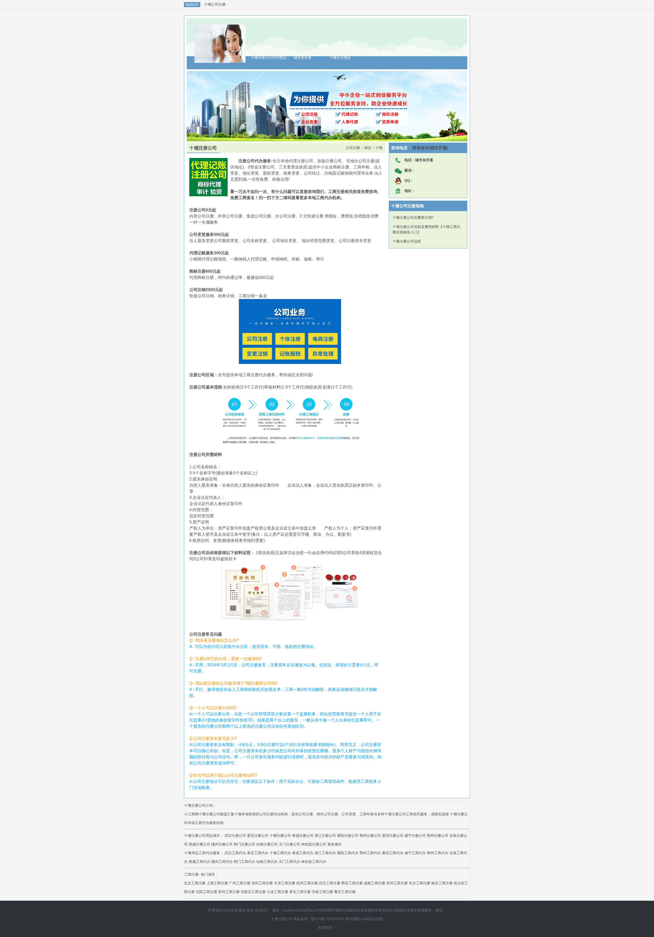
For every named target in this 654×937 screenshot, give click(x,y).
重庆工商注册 (345, 892)
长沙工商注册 (419, 883)
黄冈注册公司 (392, 835)
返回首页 (192, 4)
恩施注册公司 (199, 844)
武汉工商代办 (236, 853)
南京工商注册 (442, 883)
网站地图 (352, 919)
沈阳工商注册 (206, 892)
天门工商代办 (290, 862)
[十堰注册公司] (220, 60)
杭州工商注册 (307, 883)
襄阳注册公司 (347, 835)
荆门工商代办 (245, 862)
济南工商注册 (322, 892)
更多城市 (334, 844)
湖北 (367, 148)
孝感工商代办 (303, 853)
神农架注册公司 (313, 844)
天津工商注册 (284, 883)
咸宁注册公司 (415, 835)
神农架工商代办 (313, 862)
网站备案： (302, 919)
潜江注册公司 (325, 835)
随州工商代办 (222, 862)
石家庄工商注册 (253, 892)
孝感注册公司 (302, 835)
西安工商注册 (352, 883)
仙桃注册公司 (267, 844)
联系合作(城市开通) (427, 148)
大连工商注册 (277, 892)
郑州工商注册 (397, 883)
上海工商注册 (217, 883)
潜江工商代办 (325, 853)
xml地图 (365, 919)
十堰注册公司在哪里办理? (413, 217)
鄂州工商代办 (370, 853)
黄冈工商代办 (393, 853)
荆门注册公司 (244, 844)
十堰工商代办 (281, 853)
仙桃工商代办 (267, 862)
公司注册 (353, 148)
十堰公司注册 (215, 4)
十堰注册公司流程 (406, 241)
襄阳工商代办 (348, 853)
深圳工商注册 (262, 883)
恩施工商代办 (200, 862)
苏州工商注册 (229, 892)
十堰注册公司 (280, 835)
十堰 (378, 148)
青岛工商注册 (300, 892)
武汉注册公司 (235, 835)
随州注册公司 (222, 844)
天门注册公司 (289, 844)
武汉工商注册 (329, 883)
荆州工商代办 (438, 853)
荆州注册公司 (437, 835)
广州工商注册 (239, 883)
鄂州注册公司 (370, 835)
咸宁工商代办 (415, 853)
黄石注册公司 (257, 835)
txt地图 (377, 919)
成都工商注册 (374, 883)
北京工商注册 (194, 883)
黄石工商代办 (258, 853)
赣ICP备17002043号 (327, 919)
